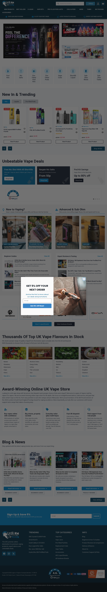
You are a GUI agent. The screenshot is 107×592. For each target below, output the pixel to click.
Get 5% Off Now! (37, 306)
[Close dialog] (84, 279)
